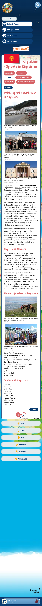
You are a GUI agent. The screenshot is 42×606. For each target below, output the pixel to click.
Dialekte (34, 269)
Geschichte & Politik (26, 82)
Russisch (18, 188)
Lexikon (22, 430)
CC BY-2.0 (17, 129)
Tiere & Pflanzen (23, 77)
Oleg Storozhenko (9, 129)
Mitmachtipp (12, 35)
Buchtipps (22, 451)
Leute (9, 77)
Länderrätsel (12, 41)
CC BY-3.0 (12, 159)
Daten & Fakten (13, 24)
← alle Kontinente (9, 19)
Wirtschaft (9, 82)
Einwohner (8, 258)
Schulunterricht (10, 225)
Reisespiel (22, 444)
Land (21, 73)
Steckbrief (9, 73)
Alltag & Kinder (13, 30)
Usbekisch (30, 235)
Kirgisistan (8, 185)
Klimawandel (22, 458)
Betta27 (7, 159)
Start (22, 423)
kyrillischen (28, 273)
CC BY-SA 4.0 (17, 182)
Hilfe (22, 437)
